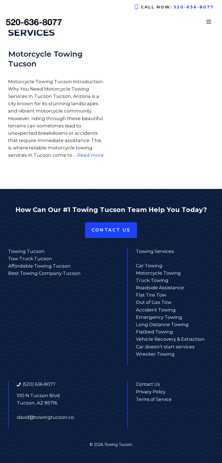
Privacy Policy (151, 391)
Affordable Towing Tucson (39, 266)
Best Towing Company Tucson (44, 273)
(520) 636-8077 (39, 384)
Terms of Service (154, 399)
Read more (90, 155)
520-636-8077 (194, 6)
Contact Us (111, 230)
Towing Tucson (26, 251)
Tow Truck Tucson (30, 258)
